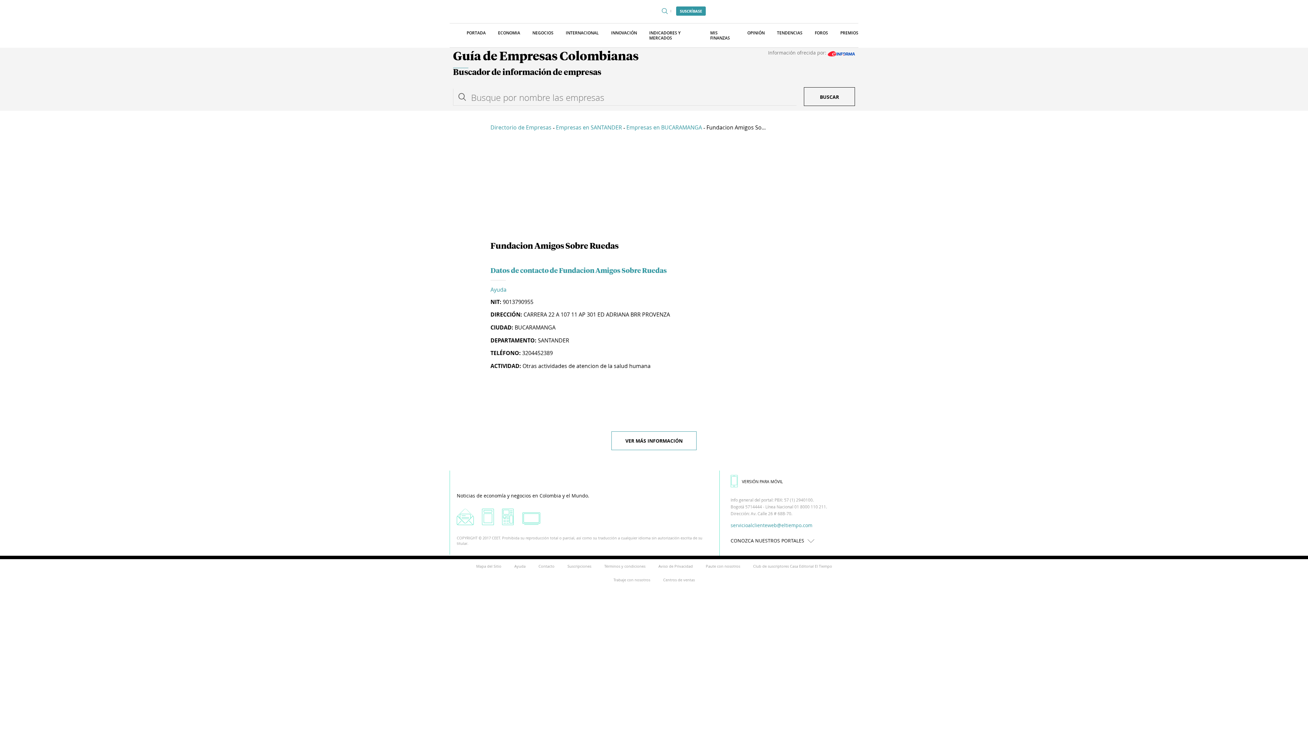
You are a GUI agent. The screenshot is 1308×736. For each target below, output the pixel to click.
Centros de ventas (679, 579)
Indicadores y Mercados (665, 35)
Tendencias (790, 33)
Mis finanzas (720, 35)
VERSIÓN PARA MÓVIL (762, 481)
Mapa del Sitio (488, 566)
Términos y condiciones (624, 566)
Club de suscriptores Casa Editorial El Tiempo (792, 566)
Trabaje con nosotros (631, 579)
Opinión (756, 33)
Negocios (543, 33)
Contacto (547, 566)
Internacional (582, 33)
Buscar (829, 97)
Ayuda (498, 289)
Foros (821, 33)
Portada (476, 33)
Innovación (624, 33)
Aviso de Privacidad (675, 566)
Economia (509, 33)
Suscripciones (579, 566)
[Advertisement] (654, 187)
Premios (849, 33)
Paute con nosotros (723, 566)
